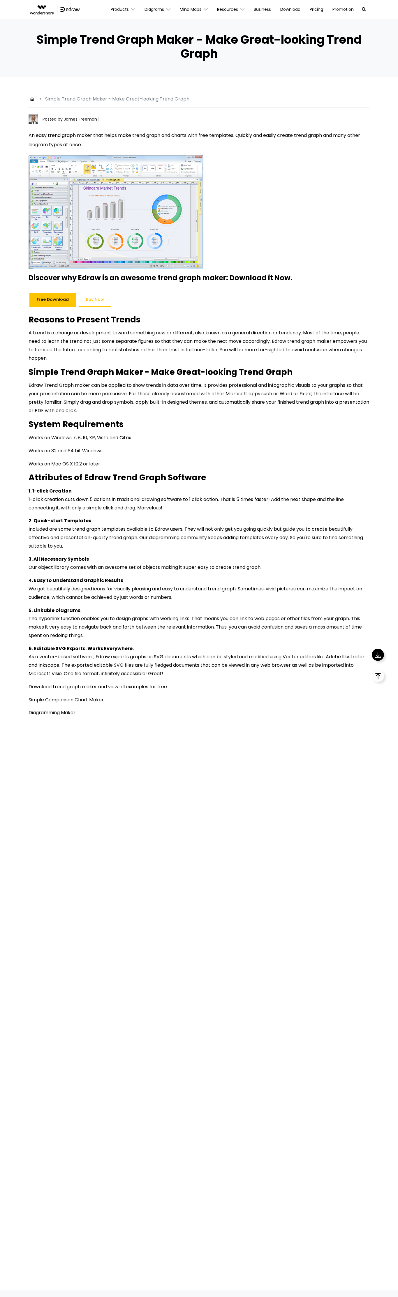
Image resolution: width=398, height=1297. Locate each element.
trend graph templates (99, 529)
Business (262, 9)
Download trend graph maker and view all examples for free (98, 686)
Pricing (316, 9)
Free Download (53, 299)
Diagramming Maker (52, 712)
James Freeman (81, 119)
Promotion (343, 9)
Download (290, 9)
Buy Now (95, 299)
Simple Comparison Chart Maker (66, 699)
